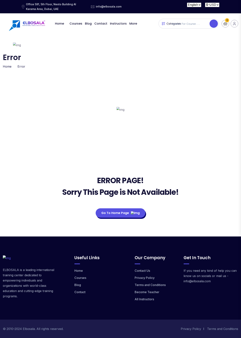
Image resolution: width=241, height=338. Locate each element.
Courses (75, 23)
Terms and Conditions (150, 285)
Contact (100, 23)
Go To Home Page (115, 213)
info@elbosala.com (108, 6)
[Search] (214, 24)
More (133, 23)
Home (59, 23)
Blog (88, 23)
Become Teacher (147, 292)
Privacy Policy (145, 278)
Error (21, 66)
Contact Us (142, 271)
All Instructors (144, 299)
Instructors (118, 23)
